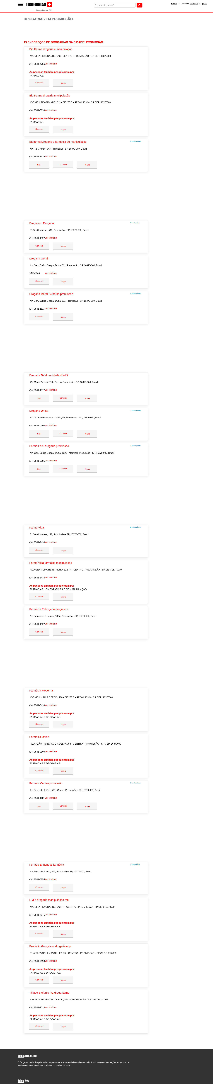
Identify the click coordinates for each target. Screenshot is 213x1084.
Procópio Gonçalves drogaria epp (50, 946)
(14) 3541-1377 (37, 390)
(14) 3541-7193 (37, 961)
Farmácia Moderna (41, 690)
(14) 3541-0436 (37, 705)
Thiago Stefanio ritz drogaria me (49, 992)
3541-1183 (34, 273)
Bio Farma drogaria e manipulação (50, 49)
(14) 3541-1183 (36, 308)
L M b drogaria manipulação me (49, 899)
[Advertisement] (87, 30)
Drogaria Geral (38, 258)
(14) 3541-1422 (37, 238)
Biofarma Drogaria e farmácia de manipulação (58, 141)
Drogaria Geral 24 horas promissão (51, 294)
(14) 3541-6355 (37, 879)
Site (39, 165)
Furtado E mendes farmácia (46, 864)
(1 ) (134, 223)
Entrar (174, 3)
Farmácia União (39, 736)
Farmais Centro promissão (45, 783)
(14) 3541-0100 (37, 425)
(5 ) (134, 410)
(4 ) (134, 141)
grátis (204, 3)
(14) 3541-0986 (37, 460)
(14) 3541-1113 (36, 798)
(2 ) (134, 446)
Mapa (63, 83)
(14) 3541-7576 (37, 156)
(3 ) (134, 783)
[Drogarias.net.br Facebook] (18, 1068)
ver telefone (51, 63)
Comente (39, 83)
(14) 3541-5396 (37, 110)
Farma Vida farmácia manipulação (50, 562)
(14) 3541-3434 (37, 542)
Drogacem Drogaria (41, 223)
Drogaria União (38, 410)
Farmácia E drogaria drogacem (48, 609)
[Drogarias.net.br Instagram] (21, 1068)
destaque (194, 3)
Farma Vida (36, 527)
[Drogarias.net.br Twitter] (19, 1068)
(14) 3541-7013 (37, 1007)
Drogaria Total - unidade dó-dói (48, 375)
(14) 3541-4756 (37, 64)
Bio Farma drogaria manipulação (49, 95)
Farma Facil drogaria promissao (49, 446)
